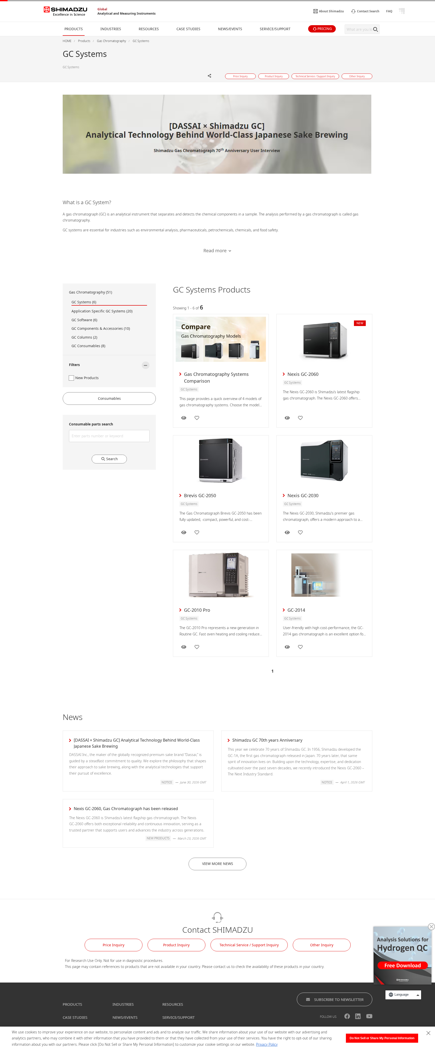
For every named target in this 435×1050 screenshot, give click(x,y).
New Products (87, 377)
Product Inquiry (176, 945)
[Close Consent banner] (428, 1033)
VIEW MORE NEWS (217, 863)
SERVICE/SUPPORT (178, 1017)
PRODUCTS (72, 1004)
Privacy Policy (267, 1044)
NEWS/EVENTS (125, 1017)
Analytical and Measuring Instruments (126, 13)
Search (112, 458)
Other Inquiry (321, 945)
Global (102, 9)
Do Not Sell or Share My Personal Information (382, 1038)
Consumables (109, 398)
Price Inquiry (113, 945)
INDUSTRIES (123, 1004)
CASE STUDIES (75, 1017)
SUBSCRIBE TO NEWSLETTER (339, 999)
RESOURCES (172, 1004)
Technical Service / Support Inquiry (249, 945)
